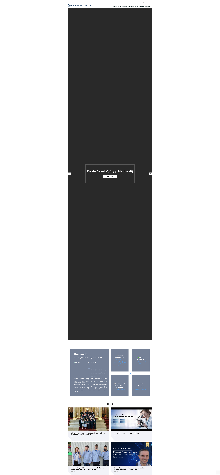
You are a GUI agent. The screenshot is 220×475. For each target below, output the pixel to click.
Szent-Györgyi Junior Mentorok (140, 363)
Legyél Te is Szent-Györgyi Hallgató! (127, 433)
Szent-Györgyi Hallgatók (120, 361)
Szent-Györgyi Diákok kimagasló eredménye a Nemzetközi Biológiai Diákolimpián (87, 468)
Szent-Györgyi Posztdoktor (119, 363)
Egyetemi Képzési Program (119, 6)
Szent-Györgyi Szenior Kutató (119, 365)
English (146, 2)
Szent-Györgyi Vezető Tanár (141, 387)
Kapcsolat (148, 4)
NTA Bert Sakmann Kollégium (137, 4)
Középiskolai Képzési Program (135, 6)
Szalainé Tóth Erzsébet (110, 176)
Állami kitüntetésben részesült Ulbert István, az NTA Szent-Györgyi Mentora (88, 434)
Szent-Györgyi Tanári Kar (140, 389)
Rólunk (107, 4)
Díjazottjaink (148, 6)
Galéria (122, 4)
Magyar (140, 2)
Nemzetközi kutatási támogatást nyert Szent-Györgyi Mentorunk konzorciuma (130, 468)
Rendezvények (115, 4)
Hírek (127, 4)
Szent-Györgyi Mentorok (141, 361)
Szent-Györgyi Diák (120, 359)
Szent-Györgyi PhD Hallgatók (119, 362)
